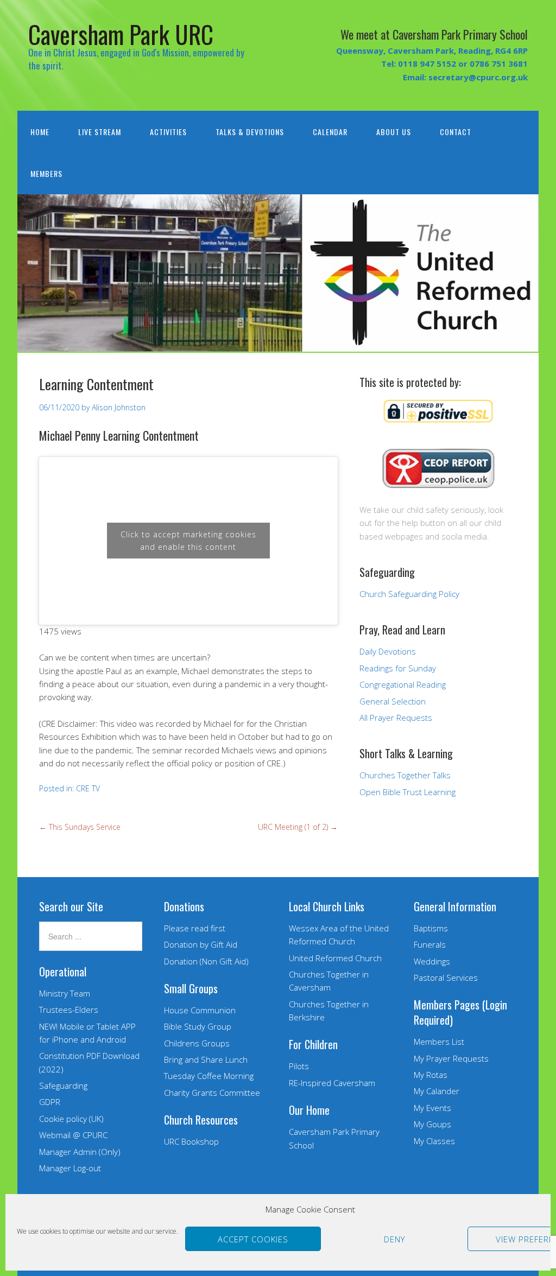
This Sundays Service (80, 827)
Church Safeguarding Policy (409, 593)
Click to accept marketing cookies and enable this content (188, 540)
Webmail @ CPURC (73, 1134)
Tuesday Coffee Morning (209, 1075)
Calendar (330, 131)
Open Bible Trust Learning (407, 791)
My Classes (434, 1140)
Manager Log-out (70, 1168)
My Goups (432, 1124)
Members (46, 173)
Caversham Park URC (120, 34)
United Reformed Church (335, 958)
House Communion (200, 1010)
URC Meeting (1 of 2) (298, 827)
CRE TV (88, 788)
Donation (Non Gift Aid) (206, 961)
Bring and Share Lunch (206, 1059)
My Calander (436, 1090)
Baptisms (431, 928)
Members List (439, 1041)
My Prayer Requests (451, 1058)
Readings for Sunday (397, 668)
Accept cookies (253, 1239)
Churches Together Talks (405, 775)
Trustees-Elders (68, 1009)
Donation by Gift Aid (200, 944)
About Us (393, 131)
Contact (455, 131)
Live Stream (99, 131)
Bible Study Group (197, 1026)
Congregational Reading (402, 684)
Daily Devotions (387, 651)
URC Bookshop (191, 1141)
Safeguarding (63, 1085)
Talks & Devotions (250, 131)
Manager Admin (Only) (80, 1151)
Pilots (299, 1066)
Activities (168, 131)
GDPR (49, 1101)
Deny (394, 1239)
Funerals (430, 944)
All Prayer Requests (395, 717)
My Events (432, 1107)
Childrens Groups (197, 1043)
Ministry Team (64, 993)
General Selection (392, 701)
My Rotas (430, 1074)
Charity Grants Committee (212, 1092)
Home (39, 131)
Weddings (432, 961)
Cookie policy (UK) (71, 1118)
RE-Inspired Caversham (332, 1082)
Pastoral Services (446, 977)
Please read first (194, 928)
